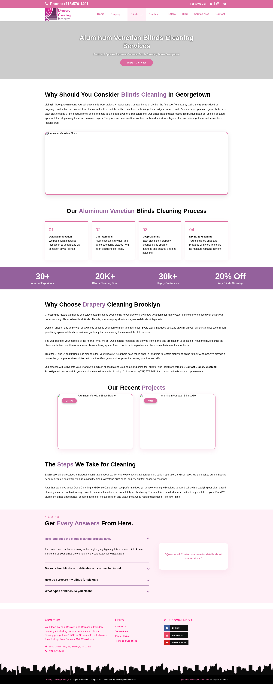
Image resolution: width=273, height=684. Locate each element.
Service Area (201, 14)
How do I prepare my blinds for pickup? (71, 579)
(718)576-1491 (56, 651)
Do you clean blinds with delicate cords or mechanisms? (83, 568)
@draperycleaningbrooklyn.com (195, 679)
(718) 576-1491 (148, 371)
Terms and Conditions (126, 641)
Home (100, 14)
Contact (220, 14)
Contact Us (120, 626)
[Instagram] (217, 3)
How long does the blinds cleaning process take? (78, 538)
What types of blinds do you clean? (69, 591)
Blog (185, 14)
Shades (153, 14)
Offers (172, 14)
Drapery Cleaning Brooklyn (57, 679)
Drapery (115, 14)
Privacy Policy (122, 636)
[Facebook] (211, 3)
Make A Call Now (136, 62)
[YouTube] (224, 3)
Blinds (134, 14)
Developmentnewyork (126, 679)
